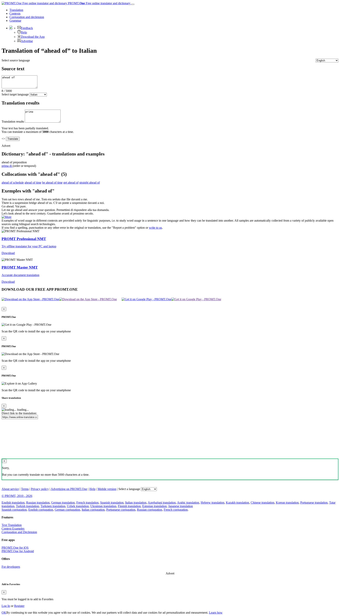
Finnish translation (129, 506)
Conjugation (26, 17)
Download (8, 253)
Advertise (27, 41)
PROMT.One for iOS (15, 547)
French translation (87, 502)
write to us (155, 227)
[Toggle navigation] (132, 4)
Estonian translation (154, 506)
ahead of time (33, 182)
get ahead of (71, 182)
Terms (25, 489)
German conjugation (67, 509)
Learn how (216, 612)
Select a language (129, 489)
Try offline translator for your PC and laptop (29, 246)
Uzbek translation (78, 506)
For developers (11, 566)
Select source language (16, 60)
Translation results (13, 121)
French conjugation (176, 509)
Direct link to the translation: (19, 413)
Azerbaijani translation (162, 502)
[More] (6, 217)
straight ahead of (89, 182)
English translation (13, 502)
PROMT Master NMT (20, 267)
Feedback (27, 28)
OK (4, 612)
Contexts (14, 13)
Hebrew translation (212, 502)
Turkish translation (27, 506)
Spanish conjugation (14, 509)
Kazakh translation (237, 502)
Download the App (33, 36)
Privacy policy (40, 489)
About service (10, 489)
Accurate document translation (20, 275)
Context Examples (13, 528)
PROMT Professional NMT (24, 239)
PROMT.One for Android (18, 551)
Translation (16, 10)
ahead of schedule (13, 182)
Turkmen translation (53, 506)
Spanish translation (112, 502)
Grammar (15, 20)
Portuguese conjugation (120, 509)
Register (19, 606)
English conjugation (40, 509)
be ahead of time (52, 182)
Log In (6, 606)
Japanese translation (180, 506)
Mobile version (107, 489)
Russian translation (38, 502)
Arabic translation (188, 502)
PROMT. (98, 3)
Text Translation (12, 525)
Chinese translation (262, 502)
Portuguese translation (314, 502)
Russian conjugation (149, 509)
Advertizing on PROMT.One (69, 489)
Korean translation (287, 502)
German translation (63, 502)
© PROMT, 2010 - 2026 (17, 496)
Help (24, 32)
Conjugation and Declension (19, 532)
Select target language (15, 94)
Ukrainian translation (103, 506)
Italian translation (135, 502)
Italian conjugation (93, 509)
